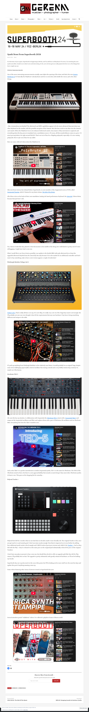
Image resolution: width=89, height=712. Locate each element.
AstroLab (69, 196)
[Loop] (56, 150)
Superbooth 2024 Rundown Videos (63, 622)
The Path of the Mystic (48, 192)
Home (11, 19)
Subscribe (56, 680)
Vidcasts (51, 19)
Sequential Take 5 (70, 418)
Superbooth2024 (22, 688)
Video (38, 19)
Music (22, 19)
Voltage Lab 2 (11, 313)
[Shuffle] (58, 150)
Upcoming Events (66, 19)
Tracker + (70, 545)
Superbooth (14, 688)
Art (44, 19)
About (16, 19)
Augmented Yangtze (13, 192)
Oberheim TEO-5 (52, 418)
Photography (31, 19)
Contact (74, 19)
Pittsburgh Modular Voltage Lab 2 (62, 322)
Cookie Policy (25, 709)
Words (57, 19)
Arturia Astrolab (59, 203)
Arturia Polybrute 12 (60, 146)
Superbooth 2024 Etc (60, 574)
